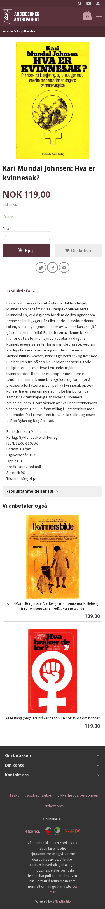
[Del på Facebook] (52, 267)
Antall (7, 228)
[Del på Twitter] (41, 267)
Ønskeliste (81, 250)
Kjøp (29, 250)
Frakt (14, 795)
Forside (8, 31)
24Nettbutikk (62, 901)
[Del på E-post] (64, 267)
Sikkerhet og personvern (78, 795)
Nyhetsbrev (54, 805)
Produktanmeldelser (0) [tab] (29, 491)
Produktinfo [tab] (18, 291)
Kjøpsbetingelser (38, 795)
